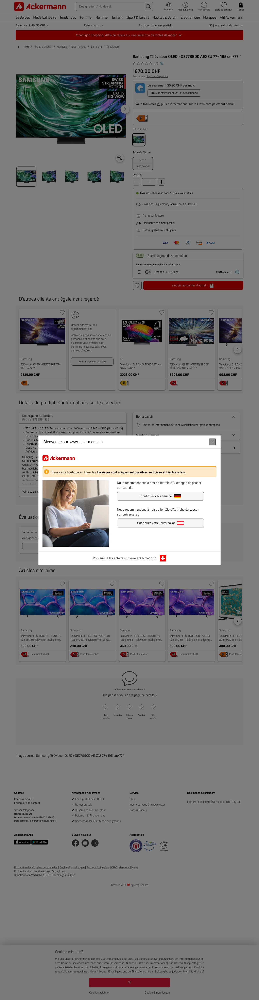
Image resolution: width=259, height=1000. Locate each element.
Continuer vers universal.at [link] (156, 522)
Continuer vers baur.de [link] (156, 496)
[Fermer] (212, 442)
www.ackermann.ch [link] (143, 558)
